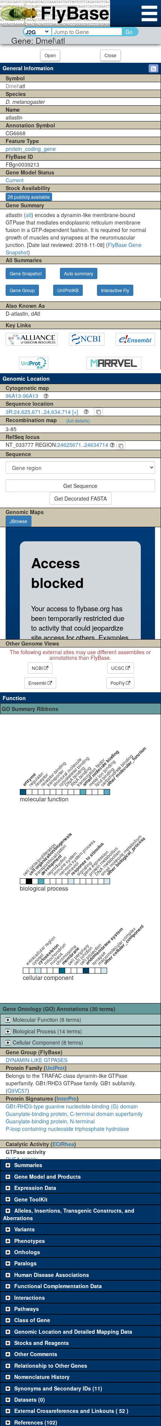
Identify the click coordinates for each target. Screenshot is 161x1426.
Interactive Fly (115, 290)
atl (28, 215)
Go (129, 31)
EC (56, 1144)
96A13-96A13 (22, 395)
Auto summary (78, 273)
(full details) (78, 420)
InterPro (67, 1098)
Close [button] (110, 55)
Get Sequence (80, 485)
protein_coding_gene (31, 148)
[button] (153, 68)
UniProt (55, 1067)
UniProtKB (68, 290)
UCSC (118, 668)
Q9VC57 (17, 1090)
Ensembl (38, 683)
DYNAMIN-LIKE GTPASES (36, 1060)
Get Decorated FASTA (80, 498)
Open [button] (50, 55)
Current (15, 180)
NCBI (38, 668)
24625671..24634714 (82, 444)
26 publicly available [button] (29, 197)
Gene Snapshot (26, 273)
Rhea (67, 1144)
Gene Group (22, 290)
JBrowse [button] (18, 521)
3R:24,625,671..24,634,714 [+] (42, 411)
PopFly (118, 683)
